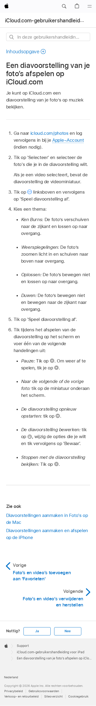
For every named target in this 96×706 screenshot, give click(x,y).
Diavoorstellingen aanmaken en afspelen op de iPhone (47, 534)
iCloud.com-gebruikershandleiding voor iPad (50, 652)
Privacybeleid (13, 691)
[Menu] (89, 6)
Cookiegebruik (78, 696)
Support (23, 646)
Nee (67, 631)
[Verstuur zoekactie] (12, 37)
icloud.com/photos (49, 133)
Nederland (11, 677)
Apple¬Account (68, 140)
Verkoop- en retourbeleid (21, 696)
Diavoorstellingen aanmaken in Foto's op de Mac (47, 519)
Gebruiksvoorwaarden (44, 691)
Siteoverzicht (53, 696)
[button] (64, 6)
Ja (37, 631)
